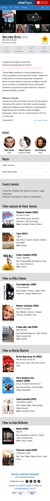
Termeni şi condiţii (15, 485)
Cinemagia (25, 2)
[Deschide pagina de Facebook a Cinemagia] (27, 481)
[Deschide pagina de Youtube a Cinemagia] (34, 481)
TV (11, 7)
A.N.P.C (32, 488)
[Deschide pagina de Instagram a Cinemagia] (31, 481)
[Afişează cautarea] (47, 7)
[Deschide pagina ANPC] (18, 493)
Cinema (4, 7)
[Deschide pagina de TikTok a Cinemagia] (38, 481)
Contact (28, 485)
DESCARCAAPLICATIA (44, 2)
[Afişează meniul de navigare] (42, 7)
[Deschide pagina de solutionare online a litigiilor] (31, 493)
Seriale (24, 7)
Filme (17, 7)
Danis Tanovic (8, 165)
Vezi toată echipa (9, 172)
